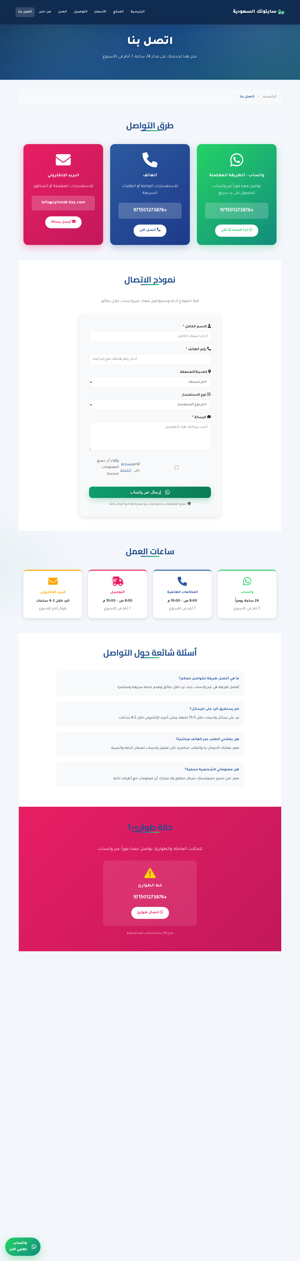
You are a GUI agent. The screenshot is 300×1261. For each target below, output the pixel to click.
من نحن (45, 12)
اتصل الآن (148, 230)
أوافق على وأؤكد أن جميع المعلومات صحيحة (118, 467)
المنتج (118, 12)
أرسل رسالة (61, 222)
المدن (62, 12)
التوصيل (80, 12)
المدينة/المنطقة (194, 372)
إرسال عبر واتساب (145, 492)
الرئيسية (138, 12)
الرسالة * (199, 418)
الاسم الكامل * (195, 327)
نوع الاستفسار (194, 395)
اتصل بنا (25, 12)
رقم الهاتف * (196, 350)
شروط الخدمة (125, 467)
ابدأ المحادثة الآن (235, 230)
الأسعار (100, 12)
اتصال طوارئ (148, 913)
